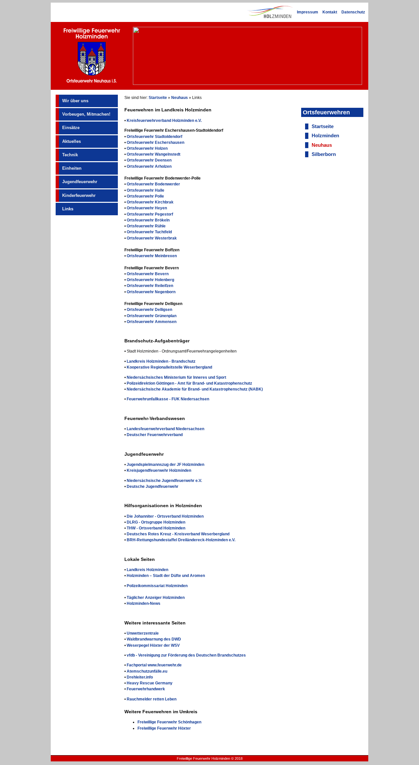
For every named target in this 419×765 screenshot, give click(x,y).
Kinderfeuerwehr (79, 195)
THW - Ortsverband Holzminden (156, 528)
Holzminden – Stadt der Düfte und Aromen (166, 575)
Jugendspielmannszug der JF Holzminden (165, 464)
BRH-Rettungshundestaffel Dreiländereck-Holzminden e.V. (181, 540)
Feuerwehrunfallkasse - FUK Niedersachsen (168, 399)
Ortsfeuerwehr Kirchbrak (150, 202)
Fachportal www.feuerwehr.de (154, 665)
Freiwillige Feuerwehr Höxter (164, 728)
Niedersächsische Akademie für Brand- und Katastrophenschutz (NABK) (195, 389)
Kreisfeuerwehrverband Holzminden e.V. (164, 120)
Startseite (158, 97)
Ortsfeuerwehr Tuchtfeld (149, 232)
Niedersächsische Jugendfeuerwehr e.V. (164, 480)
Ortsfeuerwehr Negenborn (151, 292)
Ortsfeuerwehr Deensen (149, 160)
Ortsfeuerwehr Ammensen (151, 321)
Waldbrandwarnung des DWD (154, 639)
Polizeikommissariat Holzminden (157, 585)
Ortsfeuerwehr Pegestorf (150, 214)
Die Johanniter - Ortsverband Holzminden (165, 516)
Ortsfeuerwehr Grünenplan (151, 316)
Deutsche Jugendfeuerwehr (152, 486)
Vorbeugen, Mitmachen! (86, 114)
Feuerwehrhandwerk (146, 689)
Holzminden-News (143, 603)
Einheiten (72, 168)
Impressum (307, 12)
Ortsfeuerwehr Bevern (148, 274)
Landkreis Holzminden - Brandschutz (161, 361)
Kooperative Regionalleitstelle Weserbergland (169, 367)
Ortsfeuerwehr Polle (145, 196)
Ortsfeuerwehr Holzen (147, 148)
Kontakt (329, 12)
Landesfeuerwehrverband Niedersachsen (165, 429)
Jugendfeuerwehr (79, 181)
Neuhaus (179, 97)
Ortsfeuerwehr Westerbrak (152, 238)
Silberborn (324, 154)
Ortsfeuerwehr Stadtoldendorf (154, 136)
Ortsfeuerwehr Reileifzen (150, 285)
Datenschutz (353, 12)
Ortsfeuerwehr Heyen (147, 208)
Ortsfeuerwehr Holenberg (150, 279)
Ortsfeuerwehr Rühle (146, 226)
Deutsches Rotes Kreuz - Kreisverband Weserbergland (178, 534)
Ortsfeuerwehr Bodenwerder (153, 184)
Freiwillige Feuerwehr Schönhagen (169, 722)
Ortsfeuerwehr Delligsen (149, 309)
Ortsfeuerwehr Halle (145, 190)
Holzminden (325, 135)
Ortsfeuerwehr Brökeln (148, 220)
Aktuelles (71, 141)
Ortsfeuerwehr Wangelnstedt (153, 154)
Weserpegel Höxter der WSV (153, 645)
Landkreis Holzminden (147, 569)
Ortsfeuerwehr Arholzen (149, 166)
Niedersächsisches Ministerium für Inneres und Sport (176, 377)
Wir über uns (75, 100)
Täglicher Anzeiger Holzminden (156, 597)
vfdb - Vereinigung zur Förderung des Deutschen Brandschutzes (186, 655)
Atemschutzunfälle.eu (147, 671)
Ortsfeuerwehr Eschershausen (155, 142)
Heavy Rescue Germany (150, 683)
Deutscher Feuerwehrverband (155, 434)
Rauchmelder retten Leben (151, 699)
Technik (70, 154)
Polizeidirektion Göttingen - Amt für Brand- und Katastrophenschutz (189, 383)
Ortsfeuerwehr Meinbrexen (152, 256)
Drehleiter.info (140, 677)
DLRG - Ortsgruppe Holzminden (156, 522)
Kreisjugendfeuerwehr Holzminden (159, 470)
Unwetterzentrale (143, 633)
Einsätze (71, 127)
